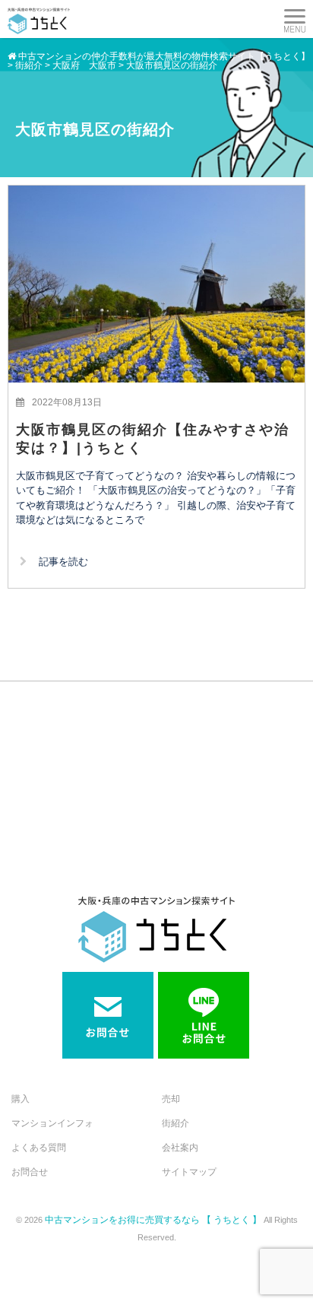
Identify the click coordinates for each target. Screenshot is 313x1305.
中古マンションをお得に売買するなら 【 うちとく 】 (154, 1220)
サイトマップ (189, 1171)
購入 (20, 1098)
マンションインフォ (52, 1123)
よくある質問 (38, 1147)
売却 (171, 1098)
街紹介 (175, 1123)
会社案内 (180, 1147)
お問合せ (29, 1171)
